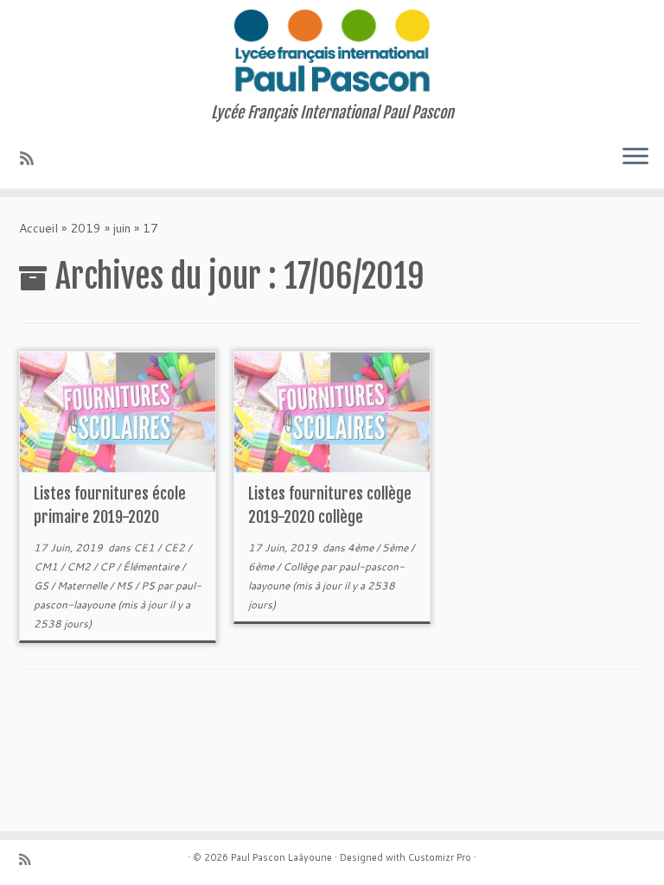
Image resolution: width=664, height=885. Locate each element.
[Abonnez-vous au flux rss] (32, 158)
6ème (262, 566)
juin (122, 228)
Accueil (38, 228)
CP (108, 566)
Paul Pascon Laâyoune (281, 857)
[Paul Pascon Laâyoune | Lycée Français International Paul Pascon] (332, 52)
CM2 (80, 566)
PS (149, 585)
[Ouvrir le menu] (635, 157)
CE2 (175, 547)
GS (42, 585)
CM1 (47, 566)
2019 (85, 228)
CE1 (145, 547)
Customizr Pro (439, 857)
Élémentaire (152, 566)
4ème (362, 547)
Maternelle (83, 585)
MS (125, 585)
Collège (302, 566)
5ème (396, 547)
